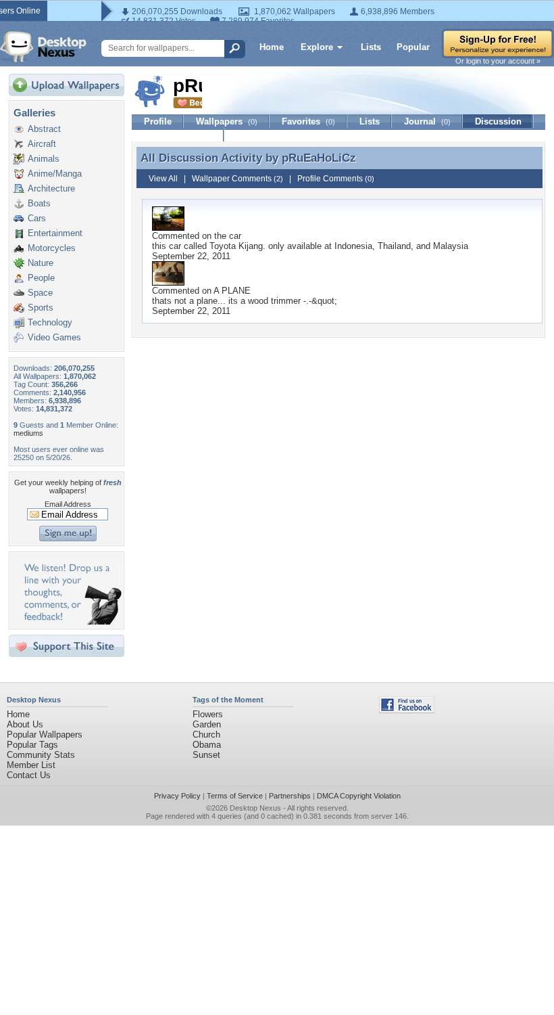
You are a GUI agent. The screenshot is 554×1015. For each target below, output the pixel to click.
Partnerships (290, 796)
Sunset (206, 755)
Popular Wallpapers (44, 734)
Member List (31, 765)
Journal (427, 121)
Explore (317, 47)
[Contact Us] (71, 621)
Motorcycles (52, 248)
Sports (40, 307)
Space (40, 293)
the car (227, 236)
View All (163, 178)
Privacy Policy (177, 796)
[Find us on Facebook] (406, 710)
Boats (39, 203)
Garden (207, 724)
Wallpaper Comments (237, 178)
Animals (43, 159)
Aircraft (42, 144)
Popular (413, 47)
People (41, 278)
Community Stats (41, 755)
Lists (371, 47)
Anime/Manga (55, 173)
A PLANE (232, 291)
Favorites (308, 121)
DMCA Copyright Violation (359, 796)
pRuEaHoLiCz (319, 157)
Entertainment (55, 233)
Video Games (54, 337)
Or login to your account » (497, 61)
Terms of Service (235, 796)
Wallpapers (226, 121)
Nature (40, 263)
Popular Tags (32, 745)
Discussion (498, 121)
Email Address (68, 504)
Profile (158, 121)
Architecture (51, 188)
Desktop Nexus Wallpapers (43, 46)
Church (206, 734)
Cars (37, 218)
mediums (28, 433)
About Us (25, 724)
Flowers (208, 714)
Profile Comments (335, 178)
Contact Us (29, 775)
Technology (50, 322)
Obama (207, 745)
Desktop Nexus (255, 808)
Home (271, 47)
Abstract (44, 129)
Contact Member (178, 135)
